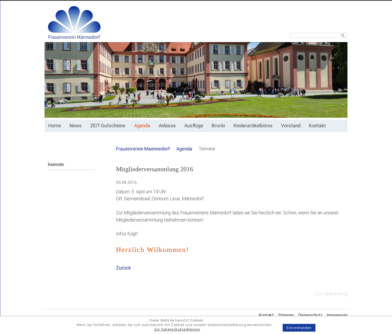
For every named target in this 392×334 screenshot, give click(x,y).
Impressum (337, 315)
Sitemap (286, 315)
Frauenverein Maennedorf (143, 149)
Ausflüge (193, 125)
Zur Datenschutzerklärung (177, 329)
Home (54, 125)
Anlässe (167, 125)
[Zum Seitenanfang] (331, 294)
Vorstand (291, 125)
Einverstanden (299, 328)
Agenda (142, 125)
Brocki (218, 125)
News (76, 125)
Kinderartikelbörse (253, 125)
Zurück (123, 268)
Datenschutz (310, 315)
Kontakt (317, 125)
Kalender (56, 164)
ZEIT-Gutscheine (107, 125)
